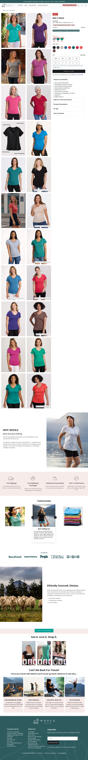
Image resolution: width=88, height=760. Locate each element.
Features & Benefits (60, 80)
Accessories (32, 5)
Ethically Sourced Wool (34, 740)
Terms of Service (50, 753)
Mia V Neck (12, 10)
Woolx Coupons (32, 741)
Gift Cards (10, 741)
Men (26, 5)
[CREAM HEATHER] (62, 47)
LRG (76, 58)
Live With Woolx (11, 746)
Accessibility (31, 732)
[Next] (55, 517)
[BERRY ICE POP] (77, 47)
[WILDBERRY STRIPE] (69, 47)
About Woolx (31, 735)
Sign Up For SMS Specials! (34, 736)
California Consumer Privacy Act (37, 746)
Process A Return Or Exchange (15, 733)
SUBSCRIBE (53, 743)
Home (4, 10)
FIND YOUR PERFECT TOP (69, 5)
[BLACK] (54, 47)
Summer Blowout (43, 5)
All (7, 10)
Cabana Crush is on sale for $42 (58, 39)
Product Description (61, 104)
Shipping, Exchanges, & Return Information (15, 735)
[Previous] (32, 517)
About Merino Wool (33, 733)
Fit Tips (56, 109)
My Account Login (32, 743)
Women (20, 5)
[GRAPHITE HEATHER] (58, 47)
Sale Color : (55, 36)
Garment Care (11, 739)
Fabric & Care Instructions (63, 100)
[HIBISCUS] (81, 47)
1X (62, 62)
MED (70, 58)
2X (69, 62)
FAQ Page (9, 738)
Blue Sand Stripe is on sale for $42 (54, 39)
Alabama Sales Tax (33, 744)
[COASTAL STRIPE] (65, 47)
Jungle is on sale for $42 (62, 39)
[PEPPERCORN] (54, 50)
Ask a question (59, 113)
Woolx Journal (32, 738)
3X (76, 62)
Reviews (55, 27)
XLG (56, 62)
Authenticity (10, 744)
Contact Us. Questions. (13, 732)
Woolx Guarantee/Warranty (14, 743)
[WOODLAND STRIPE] (73, 47)
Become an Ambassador (34, 748)
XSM (56, 58)
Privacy (40, 753)
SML (63, 58)
